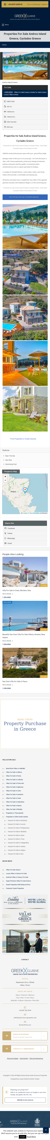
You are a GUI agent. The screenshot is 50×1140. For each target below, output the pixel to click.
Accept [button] (22, 1137)
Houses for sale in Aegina (16, 850)
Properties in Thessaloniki (14, 813)
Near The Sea (10, 456)
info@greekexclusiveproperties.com (25, 1018)
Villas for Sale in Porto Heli (15, 783)
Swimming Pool (11, 464)
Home (4, 45)
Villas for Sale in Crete (13, 798)
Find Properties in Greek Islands (23, 439)
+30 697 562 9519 (25, 1010)
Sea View (8, 460)
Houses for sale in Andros (16, 846)
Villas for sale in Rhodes (14, 809)
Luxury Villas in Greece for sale (16, 873)
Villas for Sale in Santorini (14, 794)
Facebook (11, 528)
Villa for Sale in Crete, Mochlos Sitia (16, 590)
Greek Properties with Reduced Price (18, 884)
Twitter (9, 533)
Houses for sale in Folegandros (18, 843)
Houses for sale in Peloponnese (18, 828)
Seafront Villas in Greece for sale (17, 877)
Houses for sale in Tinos (16, 839)
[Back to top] (46, 1130)
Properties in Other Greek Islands (17, 817)
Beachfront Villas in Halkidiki (15, 768)
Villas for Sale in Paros (13, 776)
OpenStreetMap (35, 513)
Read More (31, 1136)
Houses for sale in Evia (15, 854)
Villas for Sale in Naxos (14, 805)
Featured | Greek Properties (15, 888)
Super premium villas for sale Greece (18, 881)
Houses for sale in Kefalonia (17, 820)
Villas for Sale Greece (13, 870)
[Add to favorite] (4, 57)
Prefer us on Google (25, 1100)
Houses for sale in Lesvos (16, 824)
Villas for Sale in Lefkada (14, 779)
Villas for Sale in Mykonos (14, 787)
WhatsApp (11, 538)
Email (10, 543)
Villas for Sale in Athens (14, 772)
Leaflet (24, 513)
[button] (6, 25)
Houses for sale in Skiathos (17, 831)
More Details (7, 594)
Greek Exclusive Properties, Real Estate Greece (25, 19)
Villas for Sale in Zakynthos (15, 802)
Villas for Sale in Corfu (13, 791)
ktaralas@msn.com (25, 1025)
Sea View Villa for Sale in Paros (14, 681)
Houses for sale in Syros (16, 835)
